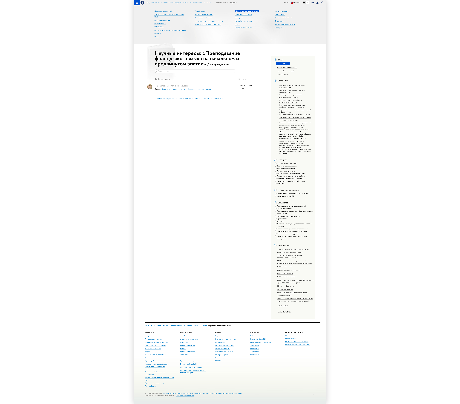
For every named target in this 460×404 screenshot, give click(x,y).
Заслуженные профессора (287, 166)
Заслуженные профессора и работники (209, 21)
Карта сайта (237, 393)
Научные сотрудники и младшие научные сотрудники (292, 237)
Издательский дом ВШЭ (258, 339)
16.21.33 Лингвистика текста (287, 277)
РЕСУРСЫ (254, 332)
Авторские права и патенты (285, 24)
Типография (254, 345)
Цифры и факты (160, 23)
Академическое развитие (224, 352)
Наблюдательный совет (204, 14)
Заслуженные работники (286, 168)
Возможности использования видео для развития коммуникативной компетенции (189, 98)
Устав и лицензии (281, 11)
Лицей (182, 336)
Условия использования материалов (189, 393)
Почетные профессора (243, 14)
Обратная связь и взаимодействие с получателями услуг (193, 371)
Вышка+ (183, 348)
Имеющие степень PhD (285, 196)
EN (307, 2)
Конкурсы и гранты (221, 355)
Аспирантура (184, 355)
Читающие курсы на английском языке (291, 173)
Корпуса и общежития (153, 348)
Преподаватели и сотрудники (155, 345)
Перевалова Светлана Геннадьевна (171, 85)
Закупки (147, 352)
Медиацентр (254, 348)
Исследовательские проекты (225, 339)
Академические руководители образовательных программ (295, 225)
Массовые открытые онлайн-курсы (297, 344)
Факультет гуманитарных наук (174, 89)
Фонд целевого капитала (154, 358)
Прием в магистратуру (188, 352)
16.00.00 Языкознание (285, 273)
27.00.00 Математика (285, 289)
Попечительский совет (203, 18)
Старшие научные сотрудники (288, 234)
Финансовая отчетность (284, 18)
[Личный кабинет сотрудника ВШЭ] (317, 2)
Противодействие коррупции (155, 361)
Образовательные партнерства (191, 367)
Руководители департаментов (288, 216)
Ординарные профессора (286, 163)
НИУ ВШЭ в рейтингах (162, 27)
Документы (279, 21)
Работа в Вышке (150, 386)
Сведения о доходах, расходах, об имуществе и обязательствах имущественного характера (157, 366)
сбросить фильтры (284, 311)
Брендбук (278, 28)
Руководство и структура (153, 339)
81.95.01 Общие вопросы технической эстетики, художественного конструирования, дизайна (295, 299)
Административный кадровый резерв (291, 181)
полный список (282, 305)
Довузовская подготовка (189, 339)
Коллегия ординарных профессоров (208, 24)
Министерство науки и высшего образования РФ (296, 337)
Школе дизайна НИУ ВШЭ (185, 395)
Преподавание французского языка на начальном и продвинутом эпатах (166, 98)
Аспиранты (281, 183)
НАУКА (218, 332)
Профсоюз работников (243, 28)
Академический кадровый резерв (289, 178)
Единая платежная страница (154, 383)
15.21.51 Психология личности (288, 270)
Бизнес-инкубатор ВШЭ (188, 364)
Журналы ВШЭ (255, 352)
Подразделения (219, 64)
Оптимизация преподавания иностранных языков (212, 98)
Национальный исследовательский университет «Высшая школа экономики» (172, 326)
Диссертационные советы (224, 345)
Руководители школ (284, 208)
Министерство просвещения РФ (296, 341)
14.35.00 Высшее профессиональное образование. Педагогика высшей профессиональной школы (290, 255)
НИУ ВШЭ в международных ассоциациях (170, 30)
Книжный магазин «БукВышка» (260, 342)
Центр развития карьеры (189, 361)
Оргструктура (280, 14)
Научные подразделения (223, 336)
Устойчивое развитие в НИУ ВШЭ (157, 342)
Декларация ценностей (163, 11)
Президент (239, 18)
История (157, 33)
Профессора (282, 219)
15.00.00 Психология (285, 267)
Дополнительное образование (191, 358)
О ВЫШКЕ (149, 332)
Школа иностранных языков (199, 89)
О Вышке (204, 326)
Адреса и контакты (169, 393)
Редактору (314, 394)
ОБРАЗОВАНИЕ (186, 332)
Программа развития (162, 20)
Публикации (254, 355)
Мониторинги (220, 342)
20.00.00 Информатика (285, 286)
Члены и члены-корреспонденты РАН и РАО (293, 193)
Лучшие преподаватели (286, 171)
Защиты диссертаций (222, 348)
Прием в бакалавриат (187, 345)
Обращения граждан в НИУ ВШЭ (156, 355)
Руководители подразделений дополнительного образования (295, 212)
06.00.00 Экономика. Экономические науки (293, 249)
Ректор (237, 24)
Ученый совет (200, 11)
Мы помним (158, 37)
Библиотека (254, 336)
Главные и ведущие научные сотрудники (292, 231)
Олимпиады (184, 342)
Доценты (280, 221)
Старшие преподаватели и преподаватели (293, 229)
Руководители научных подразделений (291, 206)
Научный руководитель (243, 21)
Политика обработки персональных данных (218, 393)
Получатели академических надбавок (291, 176)
